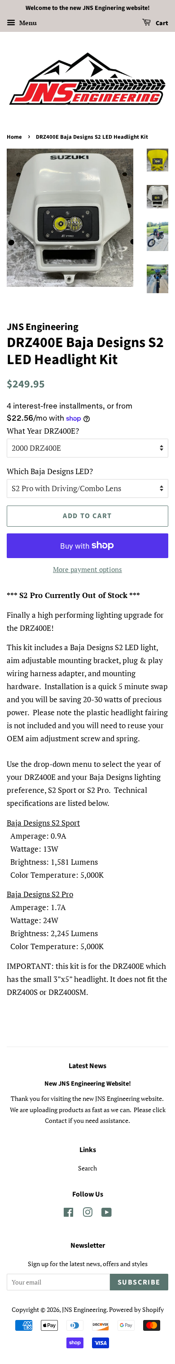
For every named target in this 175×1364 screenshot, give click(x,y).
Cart (161, 23)
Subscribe (139, 1282)
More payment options (87, 569)
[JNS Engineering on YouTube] (106, 1214)
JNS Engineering (84, 1309)
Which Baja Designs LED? (50, 471)
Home (14, 137)
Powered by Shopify (136, 1309)
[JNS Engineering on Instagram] (87, 1214)
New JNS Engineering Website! (87, 1083)
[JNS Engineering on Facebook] (68, 1214)
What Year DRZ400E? (43, 431)
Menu (27, 22)
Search (87, 1168)
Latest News (87, 1066)
